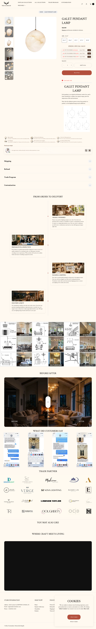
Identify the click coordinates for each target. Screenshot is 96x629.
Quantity (64, 61)
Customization (9, 185)
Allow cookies (74, 617)
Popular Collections (39, 607)
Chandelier (37, 609)
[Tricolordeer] (6, 3)
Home (41, 12)
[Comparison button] (48, 402)
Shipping (64, 30)
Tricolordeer (11, 626)
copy (89, 50)
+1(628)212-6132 (12, 609)
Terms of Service (54, 611)
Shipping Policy (53, 609)
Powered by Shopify (19, 626)
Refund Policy (53, 607)
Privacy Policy (53, 605)
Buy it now (77, 73)
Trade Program (10, 177)
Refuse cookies (74, 621)
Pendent (37, 611)
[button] (22, 5)
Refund (7, 169)
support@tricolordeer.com (14, 607)
